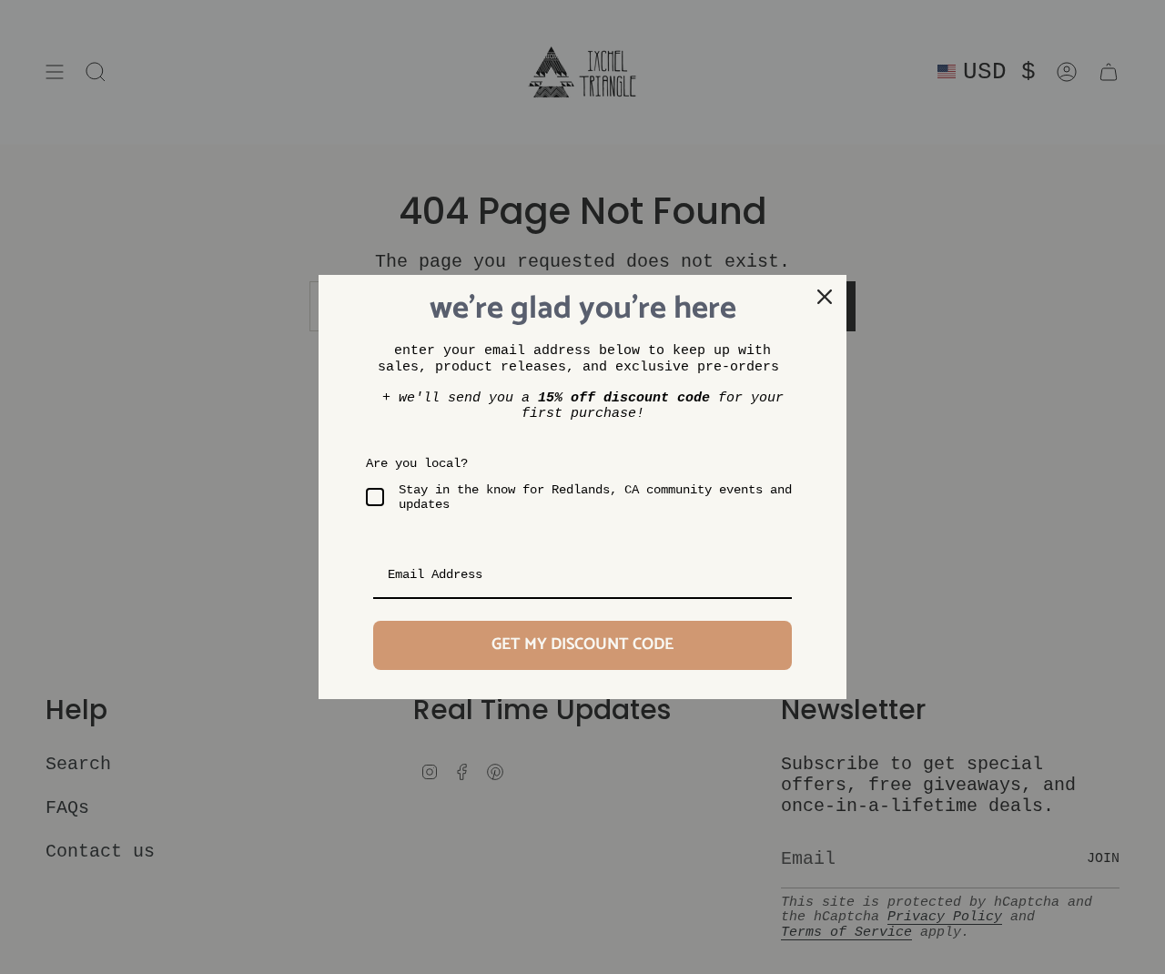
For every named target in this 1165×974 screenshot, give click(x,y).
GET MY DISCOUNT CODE (582, 644)
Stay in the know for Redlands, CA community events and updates (595, 497)
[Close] (824, 297)
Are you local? (417, 463)
